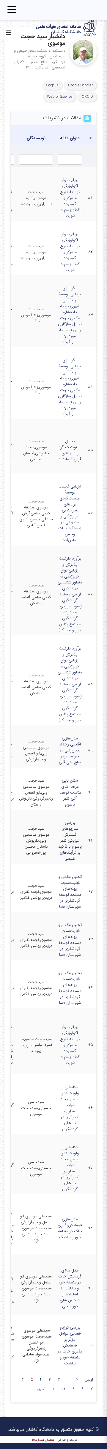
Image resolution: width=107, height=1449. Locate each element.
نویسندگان (36, 138)
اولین (89, 1379)
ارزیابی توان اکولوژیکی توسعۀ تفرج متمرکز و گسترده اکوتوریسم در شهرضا (70, 198)
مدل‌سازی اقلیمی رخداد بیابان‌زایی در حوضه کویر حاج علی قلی (70, 750)
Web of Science (59, 97)
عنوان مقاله (70, 138)
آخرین (40, 1389)
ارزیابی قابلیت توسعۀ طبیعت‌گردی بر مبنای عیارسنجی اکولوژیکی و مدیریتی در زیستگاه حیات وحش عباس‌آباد (69, 513)
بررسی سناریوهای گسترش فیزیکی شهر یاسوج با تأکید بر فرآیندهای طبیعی (70, 840)
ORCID (87, 97)
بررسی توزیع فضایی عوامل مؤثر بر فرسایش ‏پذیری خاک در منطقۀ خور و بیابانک (70, 1345)
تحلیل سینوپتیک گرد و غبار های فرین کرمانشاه (69, 450)
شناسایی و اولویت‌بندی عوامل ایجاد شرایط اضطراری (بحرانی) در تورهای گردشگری (70, 1108)
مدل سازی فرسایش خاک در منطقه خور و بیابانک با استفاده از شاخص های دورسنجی (69, 1288)
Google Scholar (80, 85)
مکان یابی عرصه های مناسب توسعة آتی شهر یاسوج (70, 792)
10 (63, 1389)
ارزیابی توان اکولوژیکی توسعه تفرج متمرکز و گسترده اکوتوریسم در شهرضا (70, 1045)
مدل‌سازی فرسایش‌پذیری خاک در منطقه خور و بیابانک (70, 1228)
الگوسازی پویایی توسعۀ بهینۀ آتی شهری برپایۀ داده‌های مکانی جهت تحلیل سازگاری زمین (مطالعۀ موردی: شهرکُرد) (70, 315)
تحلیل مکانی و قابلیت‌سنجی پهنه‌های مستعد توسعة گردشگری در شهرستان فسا (70, 891)
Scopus (52, 85)
